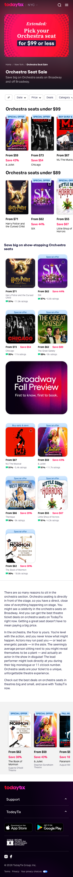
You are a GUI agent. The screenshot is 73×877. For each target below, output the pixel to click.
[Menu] (65, 5)
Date (20, 97)
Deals (50, 97)
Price (35, 97)
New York (19, 64)
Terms (7, 871)
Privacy (15, 871)
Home (9, 64)
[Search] (58, 5)
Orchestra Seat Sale (37, 64)
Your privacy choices (31, 871)
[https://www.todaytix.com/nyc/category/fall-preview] (36, 388)
